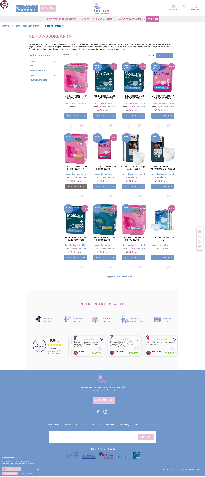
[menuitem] (62, 19)
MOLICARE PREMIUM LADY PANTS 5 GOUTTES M (76, 168)
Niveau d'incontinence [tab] (40, 71)
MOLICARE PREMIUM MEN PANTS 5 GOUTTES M (105, 239)
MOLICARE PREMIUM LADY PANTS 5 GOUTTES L (76, 97)
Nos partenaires (154, 425)
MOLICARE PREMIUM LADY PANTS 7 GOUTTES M (163, 97)
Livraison (67, 425)
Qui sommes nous (52, 425)
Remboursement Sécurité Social (88, 425)
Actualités (48, 8)
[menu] (102, 19)
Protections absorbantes (28, 25)
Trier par (152, 55)
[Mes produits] (199, 231)
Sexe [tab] (32, 75)
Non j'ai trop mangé (10, 473)
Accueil (6, 25)
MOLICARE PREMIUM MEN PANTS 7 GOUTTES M (133, 97)
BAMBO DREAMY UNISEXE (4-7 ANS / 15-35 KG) (133, 168)
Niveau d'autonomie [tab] (38, 80)
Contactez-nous (103, 400)
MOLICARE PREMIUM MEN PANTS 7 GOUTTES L (76, 239)
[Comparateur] (199, 236)
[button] (70, 125)
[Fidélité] (199, 246)
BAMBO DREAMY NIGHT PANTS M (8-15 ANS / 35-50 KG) (162, 168)
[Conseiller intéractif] (199, 241)
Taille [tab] (32, 66)
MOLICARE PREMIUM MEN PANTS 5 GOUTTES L (105, 97)
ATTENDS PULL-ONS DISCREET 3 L (162, 239)
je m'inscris (146, 437)
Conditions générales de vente (131, 425)
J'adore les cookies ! (13, 469)
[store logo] (102, 8)
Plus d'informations (25, 473)
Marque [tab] (33, 61)
